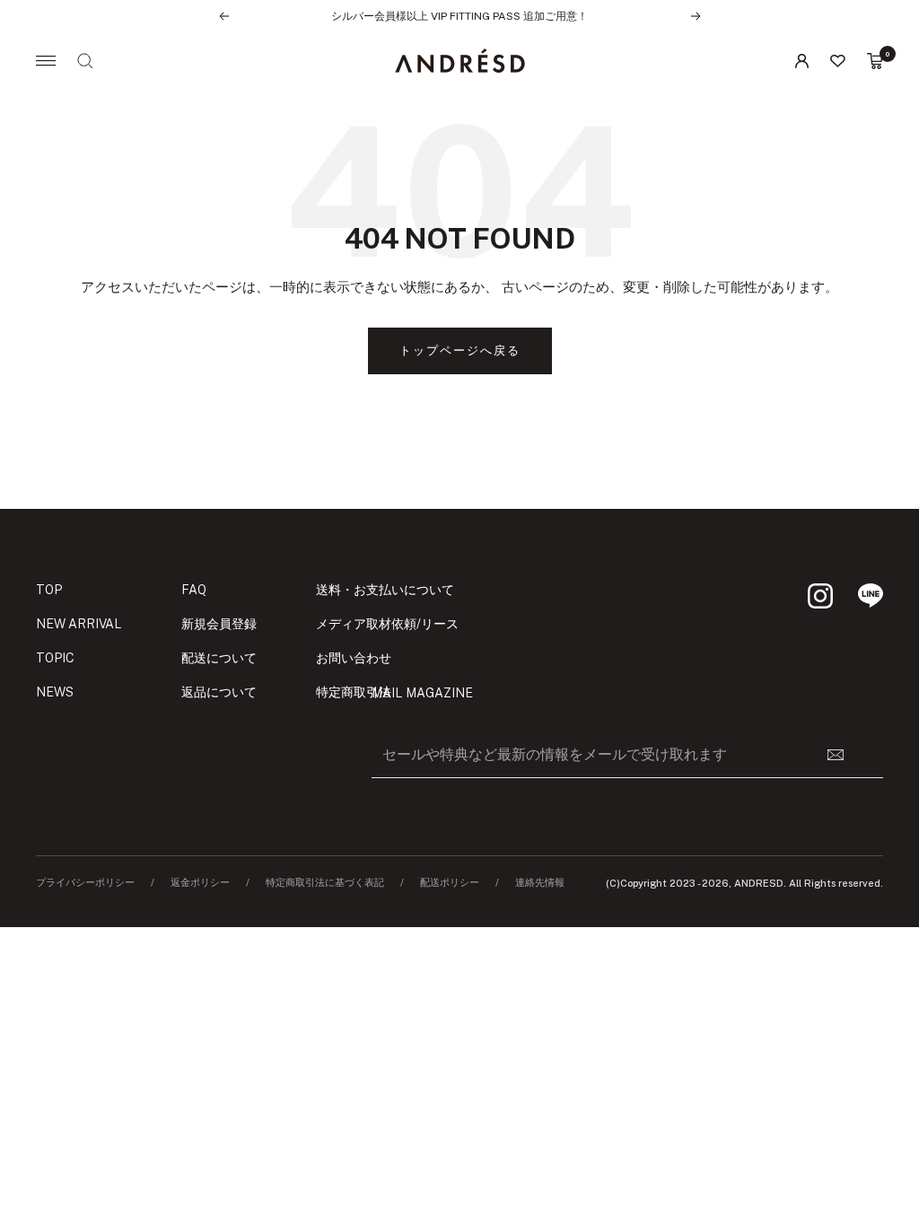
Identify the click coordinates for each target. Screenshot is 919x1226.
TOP (49, 589)
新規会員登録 (219, 623)
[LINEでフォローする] (870, 596)
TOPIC (55, 658)
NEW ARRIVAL (79, 623)
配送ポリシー (449, 883)
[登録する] (846, 754)
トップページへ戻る (460, 350)
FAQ (193, 589)
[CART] (875, 61)
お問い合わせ (353, 658)
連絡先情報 (540, 883)
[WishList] (837, 61)
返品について (219, 692)
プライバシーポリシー (85, 883)
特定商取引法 (353, 692)
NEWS (55, 692)
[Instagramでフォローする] (820, 596)
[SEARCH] (85, 61)
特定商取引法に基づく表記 (325, 883)
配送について (219, 658)
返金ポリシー (200, 883)
